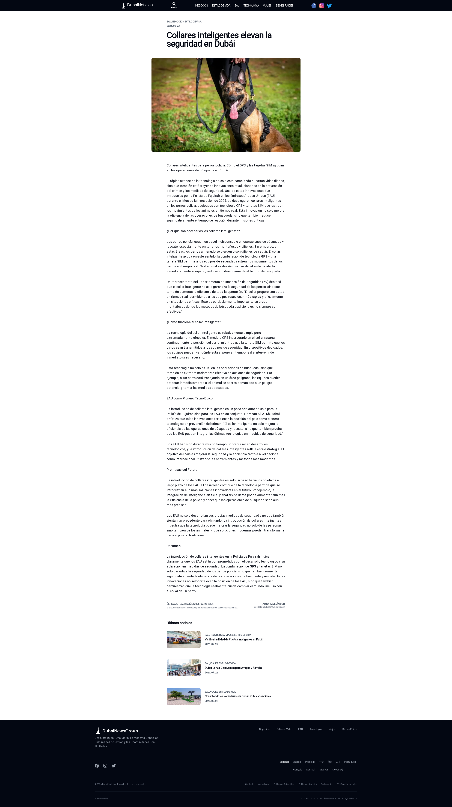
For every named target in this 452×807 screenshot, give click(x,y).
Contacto (249, 784)
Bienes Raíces (284, 5)
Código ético (327, 784)
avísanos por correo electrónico (223, 607)
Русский (310, 761)
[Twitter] (114, 766)
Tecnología (251, 5)
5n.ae (319, 798)
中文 (321, 761)
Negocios (201, 5)
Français (297, 769)
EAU (237, 5)
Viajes (267, 5)
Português (350, 761)
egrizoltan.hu (351, 798)
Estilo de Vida (221, 5)
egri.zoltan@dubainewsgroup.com (269, 607)
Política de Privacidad (283, 784)
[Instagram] (105, 766)
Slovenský (337, 769)
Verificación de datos (347, 784)
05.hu (312, 798)
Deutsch (310, 769)
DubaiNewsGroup (120, 730)
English (297, 761)
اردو (338, 761)
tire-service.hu (330, 798)
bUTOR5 (304, 798)
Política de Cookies (308, 784)
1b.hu (340, 798)
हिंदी (330, 761)
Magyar (324, 769)
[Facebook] (97, 766)
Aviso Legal (263, 784)
